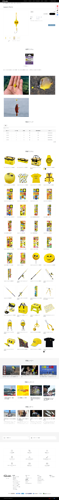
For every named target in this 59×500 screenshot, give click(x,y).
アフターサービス (15, 480)
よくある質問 (39, 476)
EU (8, 478)
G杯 (26, 476)
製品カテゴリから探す (16, 476)
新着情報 (27, 479)
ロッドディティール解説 (16, 484)
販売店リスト (15, 479)
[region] (29, 60)
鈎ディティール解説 (15, 485)
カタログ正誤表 (15, 489)
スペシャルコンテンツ (29, 483)
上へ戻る (54, 141)
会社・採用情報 (52, 476)
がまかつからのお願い (41, 479)
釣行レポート (27, 480)
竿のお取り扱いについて (41, 480)
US (6, 478)
